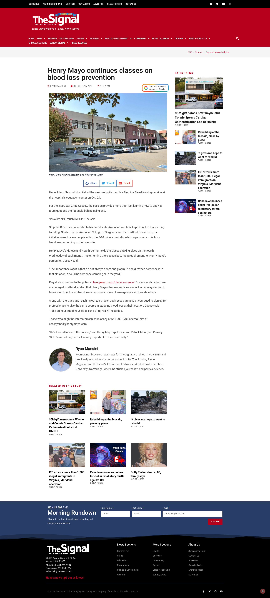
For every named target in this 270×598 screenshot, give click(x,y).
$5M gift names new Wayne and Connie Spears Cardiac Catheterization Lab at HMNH (197, 117)
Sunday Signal (57, 42)
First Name (106, 508)
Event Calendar (160, 38)
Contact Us (84, 4)
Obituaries (130, 4)
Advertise (98, 4)
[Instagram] (229, 4)
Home (31, 38)
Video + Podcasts (198, 38)
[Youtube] (223, 4)
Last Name (137, 508)
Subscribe (34, 4)
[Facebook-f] (203, 591)
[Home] (184, 52)
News (39, 38)
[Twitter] (217, 4)
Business (94, 38)
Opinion (179, 38)
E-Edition (70, 4)
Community (140, 38)
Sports (80, 38)
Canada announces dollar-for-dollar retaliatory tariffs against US (107, 476)
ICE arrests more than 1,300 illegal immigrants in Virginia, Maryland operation (209, 179)
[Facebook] (211, 4)
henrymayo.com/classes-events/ (113, 282)
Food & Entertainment (117, 38)
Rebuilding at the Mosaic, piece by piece (208, 136)
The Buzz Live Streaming (61, 38)
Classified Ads (114, 4)
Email (165, 508)
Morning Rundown (52, 4)
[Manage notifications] (262, 591)
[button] (237, 38)
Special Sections (38, 42)
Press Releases (79, 42)
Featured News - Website (217, 52)
